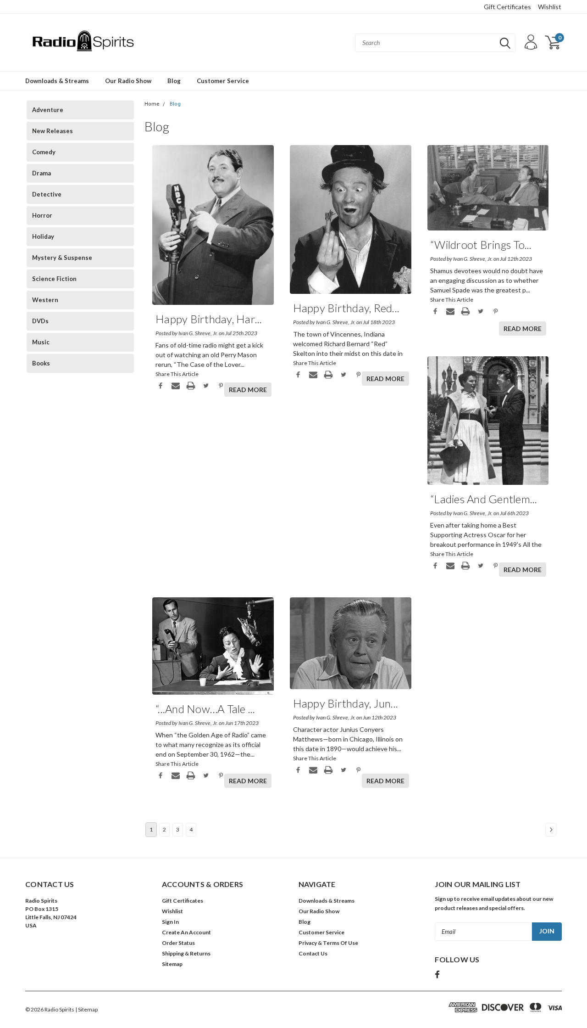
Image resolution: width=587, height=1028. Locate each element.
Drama (41, 173)
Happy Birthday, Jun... (346, 703)
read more (248, 389)
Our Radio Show (128, 80)
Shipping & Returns (186, 953)
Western (45, 299)
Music (41, 342)
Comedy (43, 152)
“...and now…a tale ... (205, 708)
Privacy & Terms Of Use (328, 942)
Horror (42, 215)
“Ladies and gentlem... (483, 499)
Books (41, 363)
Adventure (47, 109)
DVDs (40, 321)
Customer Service (223, 80)
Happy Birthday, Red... (346, 308)
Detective (46, 194)
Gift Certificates (507, 7)
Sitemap (172, 964)
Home (152, 104)
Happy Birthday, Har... (208, 319)
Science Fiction (54, 278)
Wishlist (549, 7)
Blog (174, 80)
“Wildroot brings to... (481, 244)
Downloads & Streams (57, 80)
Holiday (43, 236)
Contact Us (313, 953)
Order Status (178, 942)
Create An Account (186, 932)
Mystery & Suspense (62, 257)
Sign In (170, 921)
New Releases (52, 131)
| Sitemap (86, 1009)
